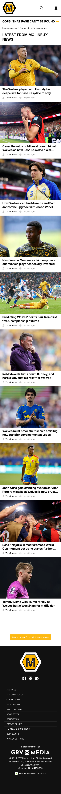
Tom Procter (11, 98)
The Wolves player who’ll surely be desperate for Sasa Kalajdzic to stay (26, 91)
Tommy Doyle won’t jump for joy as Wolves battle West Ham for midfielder (28, 603)
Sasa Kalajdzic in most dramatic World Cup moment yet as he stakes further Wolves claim (28, 548)
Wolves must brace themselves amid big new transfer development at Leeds (29, 432)
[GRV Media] (30, 753)
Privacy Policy (14, 724)
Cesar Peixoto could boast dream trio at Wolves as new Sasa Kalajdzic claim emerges (29, 150)
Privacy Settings (15, 739)
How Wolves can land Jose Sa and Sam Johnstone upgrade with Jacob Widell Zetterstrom (28, 206)
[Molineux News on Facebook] (24, 678)
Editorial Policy (15, 695)
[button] (41, 8)
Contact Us (13, 719)
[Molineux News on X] (30, 678)
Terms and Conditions (18, 729)
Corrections (13, 699)
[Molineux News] (9, 8)
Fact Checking (14, 704)
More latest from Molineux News (30, 637)
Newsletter (13, 714)
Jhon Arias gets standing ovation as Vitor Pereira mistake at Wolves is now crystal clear (30, 491)
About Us (11, 690)
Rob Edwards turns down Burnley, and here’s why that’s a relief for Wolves (28, 376)
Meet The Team (14, 709)
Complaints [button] (13, 734)
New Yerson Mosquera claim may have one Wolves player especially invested (28, 262)
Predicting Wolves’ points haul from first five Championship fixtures (29, 319)
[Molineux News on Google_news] (37, 678)
